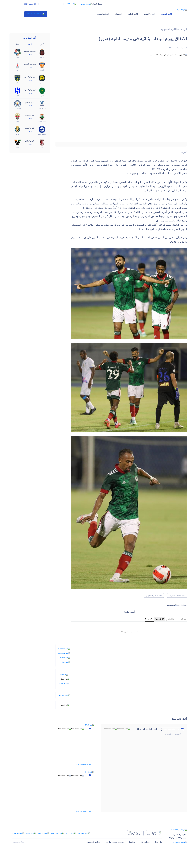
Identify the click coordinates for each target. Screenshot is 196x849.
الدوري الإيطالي (29, 141)
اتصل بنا (132, 842)
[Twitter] (65, 658)
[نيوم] (17, 52)
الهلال (17, 95)
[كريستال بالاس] (42, 103)
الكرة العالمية (133, 14)
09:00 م (30, 80)
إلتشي (17, 121)
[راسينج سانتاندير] (42, 116)
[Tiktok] (31, 833)
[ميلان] (42, 142)
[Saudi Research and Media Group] (177, 842)
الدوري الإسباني (29, 115)
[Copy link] (66, 662)
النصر (42, 83)
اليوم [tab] (30, 44)
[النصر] (42, 78)
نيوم (17, 57)
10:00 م (30, 106)
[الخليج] (42, 91)
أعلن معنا (158, 842)
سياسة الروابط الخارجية (115, 842)
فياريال (17, 134)
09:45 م (30, 144)
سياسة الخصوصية (93, 842)
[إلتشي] (17, 116)
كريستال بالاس (42, 108)
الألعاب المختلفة (103, 14)
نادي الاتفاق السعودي (177, 595)
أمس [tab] (42, 44)
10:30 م (30, 131)
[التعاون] (17, 78)
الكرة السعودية (166, 14)
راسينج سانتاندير (42, 121)
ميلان (42, 147)
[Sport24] (177, 830)
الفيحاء (42, 70)
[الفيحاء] (42, 65)
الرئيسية (182, 29)
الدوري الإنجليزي (29, 102)
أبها (17, 70)
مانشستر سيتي (17, 108)
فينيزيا (17, 147)
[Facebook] (64, 649)
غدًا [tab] (17, 44)
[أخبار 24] (35, 14)
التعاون (17, 83)
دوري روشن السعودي (30, 51)
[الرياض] (42, 52)
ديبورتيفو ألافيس (42, 134)
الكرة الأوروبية (149, 14)
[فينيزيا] (17, 142)
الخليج (42, 95)
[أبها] (17, 65)
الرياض (42, 57)
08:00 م (30, 119)
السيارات (118, 14)
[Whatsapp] (64, 653)
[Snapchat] (18, 833)
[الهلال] (17, 91)
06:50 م (30, 54)
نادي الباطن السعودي (154, 595)
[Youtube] (43, 833)
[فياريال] (17, 129)
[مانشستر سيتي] (17, 103)
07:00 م (30, 67)
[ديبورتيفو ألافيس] (42, 129)
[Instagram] (57, 833)
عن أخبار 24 (145, 842)
